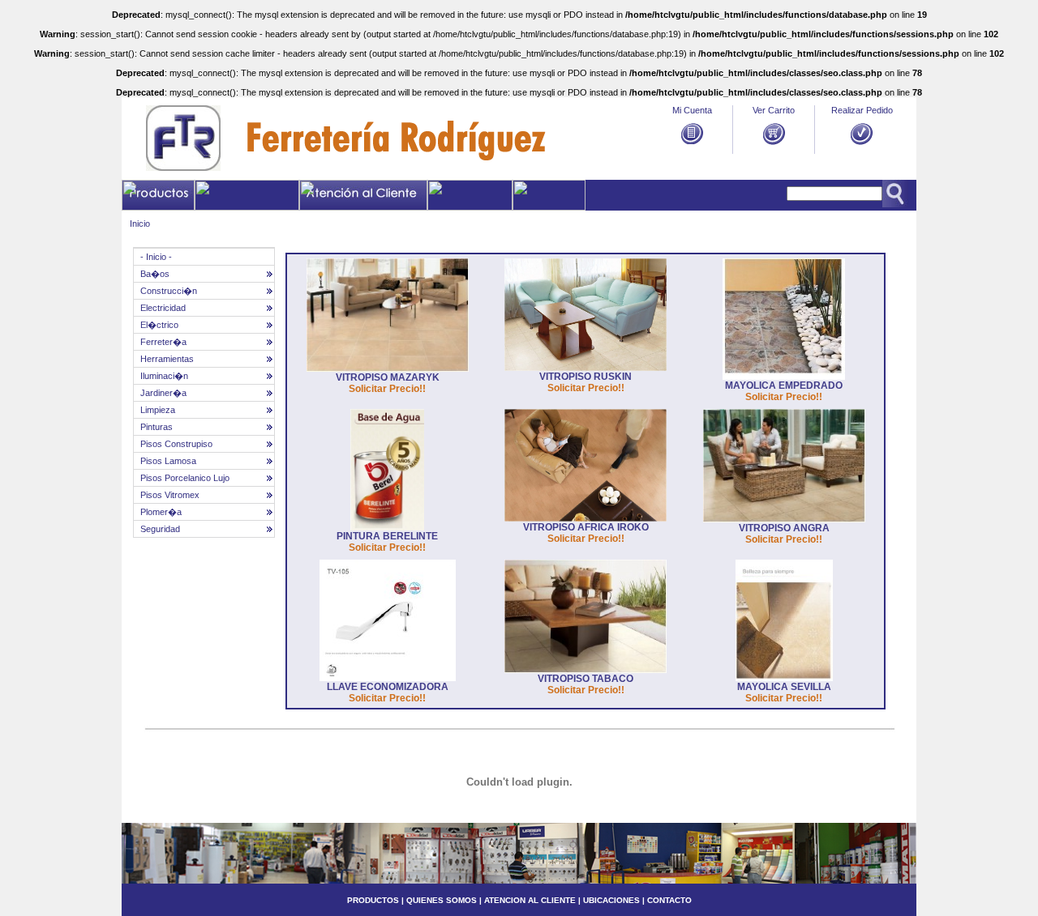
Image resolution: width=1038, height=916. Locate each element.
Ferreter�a (163, 342)
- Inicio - (156, 257)
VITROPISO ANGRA (784, 528)
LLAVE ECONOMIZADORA (387, 686)
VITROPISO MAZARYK (388, 377)
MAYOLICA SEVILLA (784, 686)
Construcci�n (168, 291)
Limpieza (157, 410)
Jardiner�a (163, 393)
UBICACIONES (610, 900)
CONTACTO (669, 900)
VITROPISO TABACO (585, 678)
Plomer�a (161, 512)
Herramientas (167, 359)
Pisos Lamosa (168, 461)
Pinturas (156, 427)
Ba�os (154, 274)
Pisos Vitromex (169, 495)
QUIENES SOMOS (441, 900)
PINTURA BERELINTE (387, 536)
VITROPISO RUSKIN (585, 376)
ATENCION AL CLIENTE (530, 900)
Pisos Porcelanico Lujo (184, 478)
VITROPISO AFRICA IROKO (586, 527)
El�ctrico (159, 325)
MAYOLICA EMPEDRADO (784, 385)
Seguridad (160, 529)
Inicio (140, 223)
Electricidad (163, 308)
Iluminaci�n (164, 376)
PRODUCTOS (373, 900)
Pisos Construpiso (176, 444)
